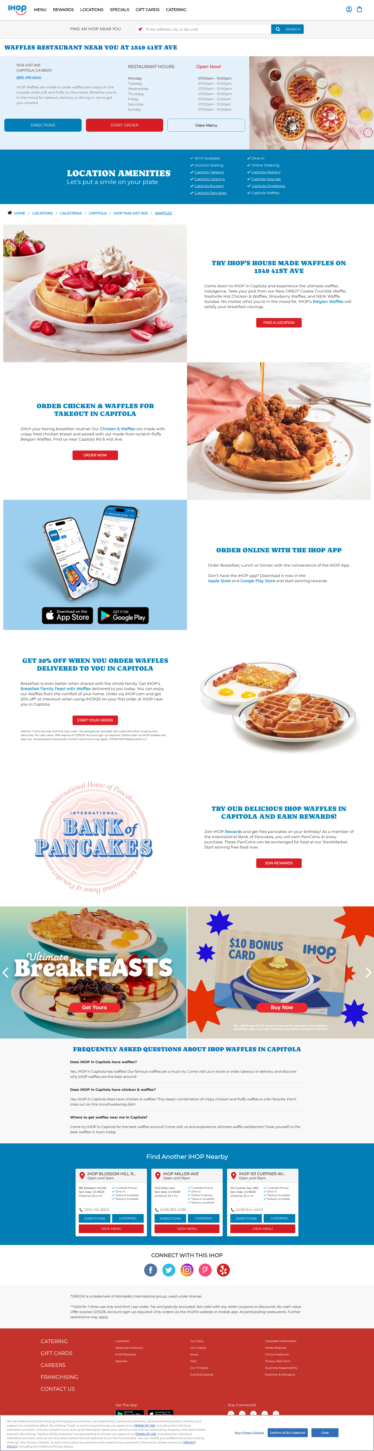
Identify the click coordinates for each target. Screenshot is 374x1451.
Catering (128, 1218)
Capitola (98, 213)
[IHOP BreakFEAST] (93, 972)
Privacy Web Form (278, 1361)
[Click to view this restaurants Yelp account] (223, 1270)
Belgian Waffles (328, 301)
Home (20, 213)
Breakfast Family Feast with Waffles (56, 688)
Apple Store (219, 580)
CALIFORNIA (71, 213)
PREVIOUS (5, 972)
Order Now (95, 455)
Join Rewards (279, 863)
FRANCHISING (59, 1377)
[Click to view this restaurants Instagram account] (187, 1270)
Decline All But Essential (287, 1432)
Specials (121, 1361)
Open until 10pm (176, 1178)
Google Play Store (257, 580)
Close (325, 1432)
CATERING (176, 9)
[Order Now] (359, 9)
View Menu (206, 125)
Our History (198, 1347)
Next (368, 972)
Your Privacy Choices (249, 1432)
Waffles (163, 213)
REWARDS (63, 9)
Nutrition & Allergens (280, 1374)
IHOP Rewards (125, 1354)
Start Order (125, 125)
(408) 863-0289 (173, 1210)
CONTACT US (58, 1389)
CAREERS (53, 1365)
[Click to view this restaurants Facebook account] (150, 1270)
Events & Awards (201, 1374)
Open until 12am (100, 1178)
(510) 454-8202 (96, 1210)
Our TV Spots (199, 1368)
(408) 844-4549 (249, 1210)
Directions (43, 125)
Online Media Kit (277, 1354)
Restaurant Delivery (129, 1347)
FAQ (193, 1361)
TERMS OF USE (144, 1425)
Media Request (275, 1347)
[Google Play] (129, 1414)
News (194, 1354)
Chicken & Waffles (117, 429)
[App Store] (161, 1414)
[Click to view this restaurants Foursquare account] (205, 1270)
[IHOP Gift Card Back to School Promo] (280, 972)
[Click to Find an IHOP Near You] (140, 29)
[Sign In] (349, 9)
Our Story (196, 1341)
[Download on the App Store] (67, 615)
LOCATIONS (91, 9)
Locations (43, 213)
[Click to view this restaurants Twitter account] (168, 1270)
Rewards (233, 831)
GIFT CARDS (148, 9)
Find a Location (279, 323)
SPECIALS (119, 9)
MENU (40, 9)
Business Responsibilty (281, 1368)
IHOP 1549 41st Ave (131, 213)
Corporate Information (281, 1341)
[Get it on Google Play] (122, 615)
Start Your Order (95, 720)
